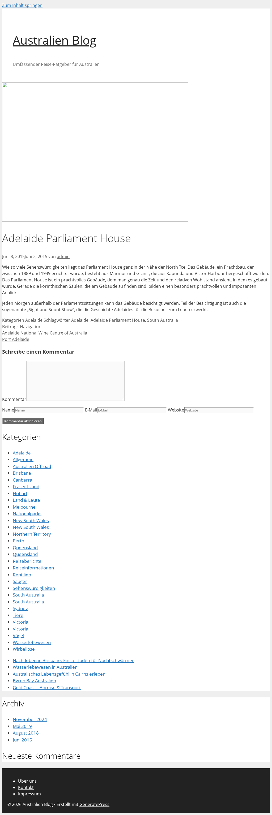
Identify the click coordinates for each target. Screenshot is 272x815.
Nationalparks (27, 514)
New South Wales (31, 520)
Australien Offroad (32, 466)
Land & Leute (26, 500)
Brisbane (22, 473)
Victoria (20, 622)
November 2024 (30, 719)
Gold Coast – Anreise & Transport (47, 687)
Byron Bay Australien (34, 680)
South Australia (162, 320)
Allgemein (23, 459)
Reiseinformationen (33, 568)
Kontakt (26, 787)
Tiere (18, 615)
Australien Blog (54, 40)
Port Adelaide (15, 339)
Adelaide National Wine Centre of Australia (44, 333)
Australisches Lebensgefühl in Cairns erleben (59, 674)
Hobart (20, 493)
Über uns (27, 781)
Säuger (20, 581)
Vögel (18, 635)
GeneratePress (94, 804)
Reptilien (22, 575)
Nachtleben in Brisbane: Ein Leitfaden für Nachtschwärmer (73, 660)
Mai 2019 (22, 726)
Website (176, 410)
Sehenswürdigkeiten (34, 588)
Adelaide (33, 320)
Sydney (20, 608)
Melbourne (24, 507)
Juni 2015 (22, 740)
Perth (18, 541)
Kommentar (14, 399)
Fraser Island (26, 486)
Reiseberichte (27, 561)
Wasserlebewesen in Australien (45, 667)
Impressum (29, 794)
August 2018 (26, 733)
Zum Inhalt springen (22, 5)
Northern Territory (32, 534)
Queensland (25, 547)
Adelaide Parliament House (118, 320)
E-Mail (91, 410)
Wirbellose (24, 649)
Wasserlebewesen (32, 642)
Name (8, 410)
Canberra (22, 480)
